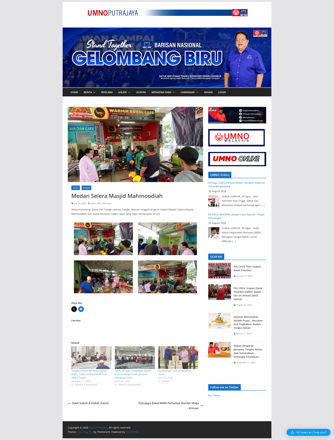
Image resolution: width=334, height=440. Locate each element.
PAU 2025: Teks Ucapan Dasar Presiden (247, 268)
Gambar (86, 188)
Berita (88, 92)
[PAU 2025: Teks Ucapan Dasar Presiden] (219, 272)
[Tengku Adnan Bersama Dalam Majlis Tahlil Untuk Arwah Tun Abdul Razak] (91, 357)
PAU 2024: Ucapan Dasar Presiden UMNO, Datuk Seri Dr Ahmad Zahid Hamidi (248, 293)
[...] (234, 209)
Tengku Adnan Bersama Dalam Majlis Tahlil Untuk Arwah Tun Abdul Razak (89, 374)
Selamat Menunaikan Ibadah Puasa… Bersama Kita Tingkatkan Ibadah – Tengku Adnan (248, 322)
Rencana (107, 92)
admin (93, 203)
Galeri (122, 92)
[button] (94, 92)
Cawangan (188, 92)
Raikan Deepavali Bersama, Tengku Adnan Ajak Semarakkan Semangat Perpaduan (248, 351)
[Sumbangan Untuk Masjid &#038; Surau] (178, 357)
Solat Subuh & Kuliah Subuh (90, 403)
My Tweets (214, 395)
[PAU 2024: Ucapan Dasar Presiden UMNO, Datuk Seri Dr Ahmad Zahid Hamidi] (219, 297)
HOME (74, 92)
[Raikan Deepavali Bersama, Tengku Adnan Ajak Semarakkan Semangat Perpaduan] (219, 355)
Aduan (208, 92)
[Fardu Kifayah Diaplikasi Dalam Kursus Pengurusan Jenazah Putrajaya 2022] (135, 357)
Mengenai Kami (161, 92)
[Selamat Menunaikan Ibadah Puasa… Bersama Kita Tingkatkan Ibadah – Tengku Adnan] (219, 326)
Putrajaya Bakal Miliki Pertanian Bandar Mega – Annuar (168, 405)
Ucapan (141, 92)
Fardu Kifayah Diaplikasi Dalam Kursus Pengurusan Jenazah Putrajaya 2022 (133, 374)
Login (222, 92)
